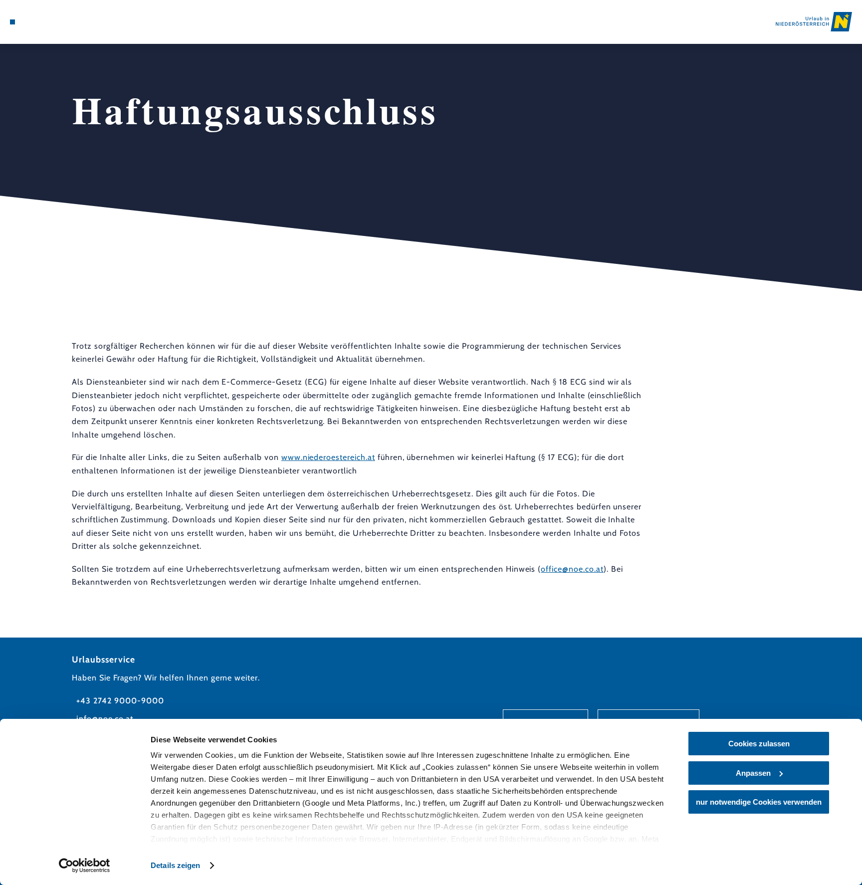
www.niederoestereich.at (328, 457)
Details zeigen (175, 865)
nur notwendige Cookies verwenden (759, 802)
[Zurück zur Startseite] (814, 21)
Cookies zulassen (759, 743)
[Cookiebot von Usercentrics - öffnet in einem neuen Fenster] (84, 865)
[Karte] (38, 21)
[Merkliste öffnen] (52, 21)
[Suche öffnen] (66, 21)
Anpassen (753, 773)
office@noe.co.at (572, 569)
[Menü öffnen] (12, 21)
